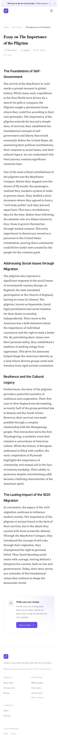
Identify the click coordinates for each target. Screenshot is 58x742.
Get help (7, 725)
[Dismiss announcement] (55, 3)
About (7, 720)
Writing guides (37, 682)
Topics (6, 27)
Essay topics (36, 687)
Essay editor (8, 682)
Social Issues (17, 27)
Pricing (6, 693)
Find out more (42, 3)
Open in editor (25, 625)
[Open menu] (51, 11)
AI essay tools (9, 687)
